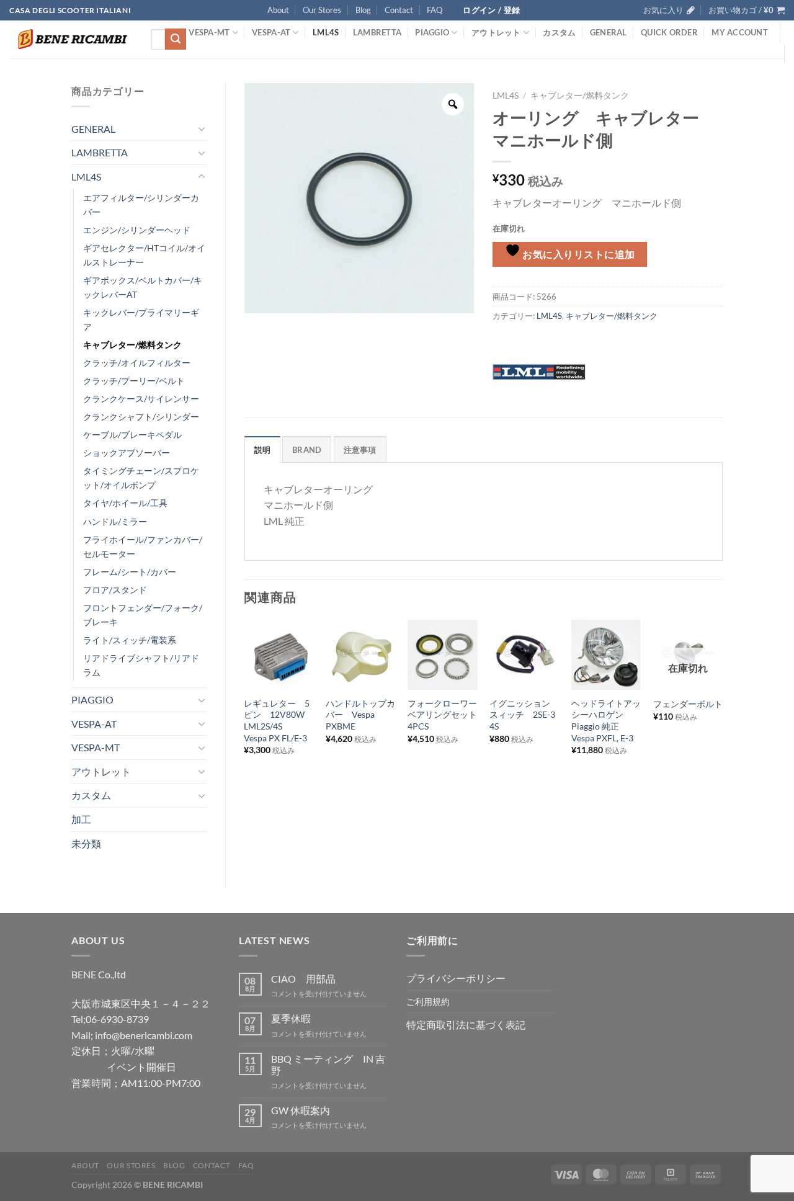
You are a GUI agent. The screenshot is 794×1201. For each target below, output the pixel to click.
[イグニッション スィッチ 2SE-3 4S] (524, 654)
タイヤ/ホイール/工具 (125, 503)
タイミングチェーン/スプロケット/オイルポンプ (141, 477)
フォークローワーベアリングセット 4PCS (442, 714)
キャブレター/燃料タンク (132, 344)
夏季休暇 (291, 1018)
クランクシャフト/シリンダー (141, 416)
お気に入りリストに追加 (577, 254)
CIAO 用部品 (303, 978)
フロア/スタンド (115, 589)
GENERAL (608, 32)
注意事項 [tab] (360, 450)
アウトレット (496, 32)
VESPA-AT (271, 32)
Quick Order (669, 32)
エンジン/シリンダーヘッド (136, 230)
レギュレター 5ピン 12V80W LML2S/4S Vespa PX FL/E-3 (278, 720)
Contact (399, 10)
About (278, 10)
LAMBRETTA (377, 32)
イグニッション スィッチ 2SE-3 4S (524, 714)
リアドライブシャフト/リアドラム (141, 665)
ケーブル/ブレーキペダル (132, 434)
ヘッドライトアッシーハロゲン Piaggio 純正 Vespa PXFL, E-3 (606, 720)
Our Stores (322, 10)
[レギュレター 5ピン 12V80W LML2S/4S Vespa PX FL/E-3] (278, 654)
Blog (363, 10)
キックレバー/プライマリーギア (141, 319)
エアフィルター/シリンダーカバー (141, 204)
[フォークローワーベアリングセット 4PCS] (442, 654)
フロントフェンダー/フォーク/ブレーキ (142, 614)
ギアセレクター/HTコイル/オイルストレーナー (144, 255)
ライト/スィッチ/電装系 (129, 640)
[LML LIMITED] (539, 370)
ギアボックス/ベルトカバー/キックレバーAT (142, 287)
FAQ (434, 10)
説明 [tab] (262, 450)
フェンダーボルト (688, 704)
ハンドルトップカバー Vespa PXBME (360, 714)
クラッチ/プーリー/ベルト (134, 380)
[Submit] (175, 39)
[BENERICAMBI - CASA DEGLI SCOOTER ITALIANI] (71, 39)
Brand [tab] (306, 450)
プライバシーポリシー (456, 978)
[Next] (722, 706)
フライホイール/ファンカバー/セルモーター (142, 546)
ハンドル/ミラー (115, 521)
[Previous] (245, 706)
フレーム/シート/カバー (129, 571)
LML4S (326, 32)
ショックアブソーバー (126, 452)
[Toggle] (202, 128)
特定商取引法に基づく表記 (465, 1024)
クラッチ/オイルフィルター (136, 362)
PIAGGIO (432, 32)
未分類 (86, 843)
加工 (81, 819)
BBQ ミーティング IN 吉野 (328, 1064)
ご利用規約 (428, 1001)
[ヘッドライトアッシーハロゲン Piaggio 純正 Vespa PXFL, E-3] (606, 654)
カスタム (559, 32)
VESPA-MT (209, 32)
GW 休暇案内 (300, 1110)
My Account (739, 32)
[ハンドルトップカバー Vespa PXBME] (360, 654)
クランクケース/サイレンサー (141, 398)
